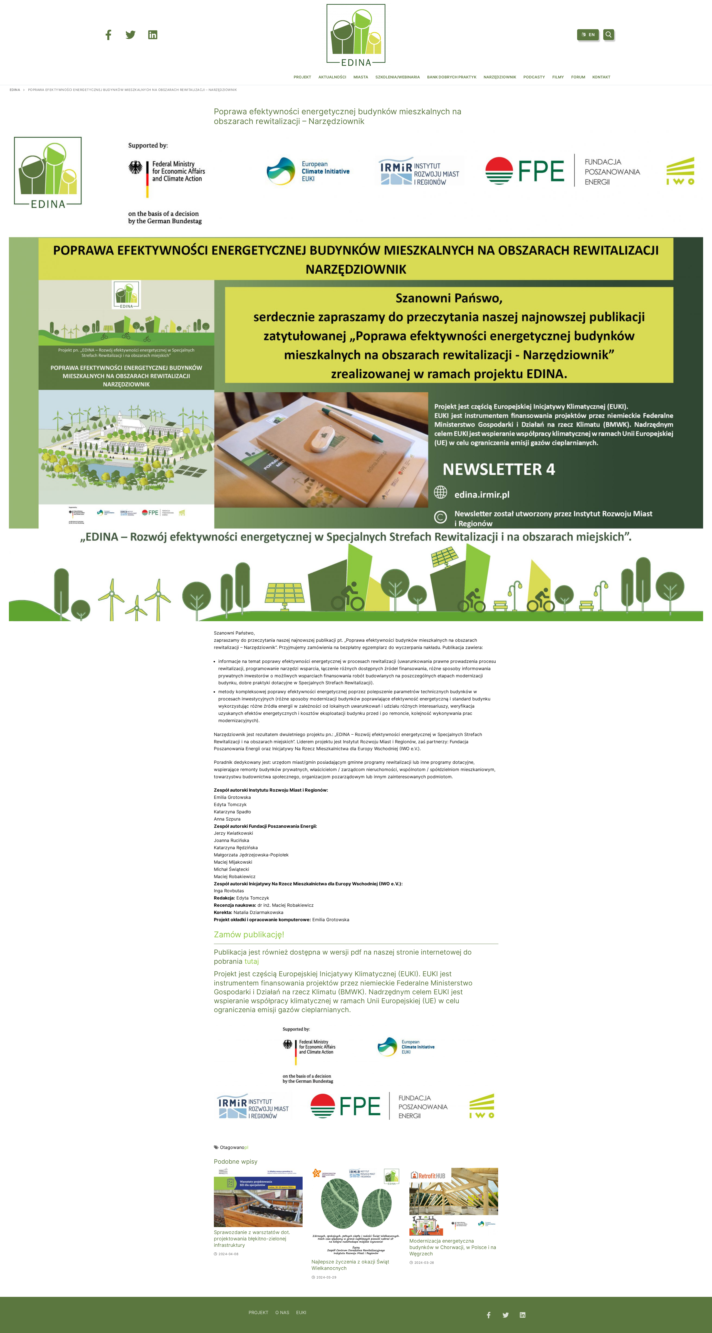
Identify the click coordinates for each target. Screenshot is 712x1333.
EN (591, 34)
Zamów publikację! (249, 934)
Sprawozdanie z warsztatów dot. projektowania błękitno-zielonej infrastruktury (252, 1238)
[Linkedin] (522, 1314)
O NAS (282, 1312)
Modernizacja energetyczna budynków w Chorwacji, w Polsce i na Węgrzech (452, 1247)
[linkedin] (152, 34)
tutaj (251, 961)
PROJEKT (258, 1312)
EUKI (301, 1312)
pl (246, 1147)
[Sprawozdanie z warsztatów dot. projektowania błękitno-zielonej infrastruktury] (258, 1197)
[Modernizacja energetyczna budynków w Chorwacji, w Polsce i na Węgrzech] (453, 1202)
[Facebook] (108, 34)
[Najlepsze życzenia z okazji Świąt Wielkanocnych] (356, 1212)
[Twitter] (130, 34)
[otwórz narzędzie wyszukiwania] (608, 34)
